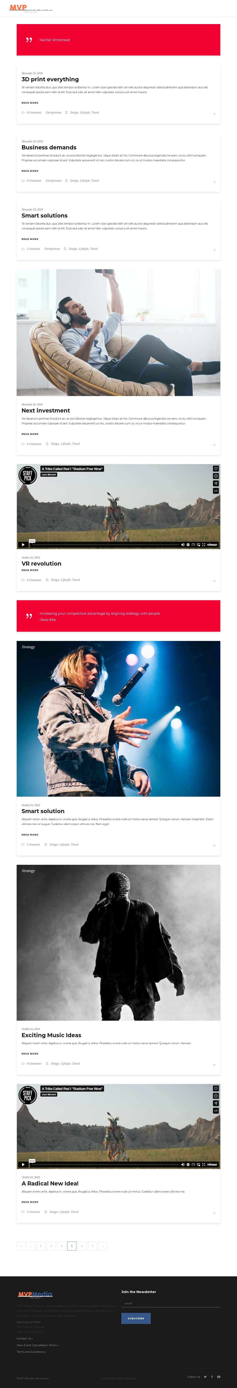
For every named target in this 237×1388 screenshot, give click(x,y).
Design (74, 112)
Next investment (46, 410)
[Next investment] (118, 332)
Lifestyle (85, 112)
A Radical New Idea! (50, 1183)
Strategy (28, 647)
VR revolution (41, 563)
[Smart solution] (118, 719)
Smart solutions (45, 215)
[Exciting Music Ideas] (118, 942)
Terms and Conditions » (32, 1352)
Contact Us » (25, 1338)
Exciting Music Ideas (51, 1035)
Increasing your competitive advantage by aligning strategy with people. (100, 614)
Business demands (49, 147)
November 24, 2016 (32, 73)
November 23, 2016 (32, 141)
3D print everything (50, 79)
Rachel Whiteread (55, 40)
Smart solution (43, 811)
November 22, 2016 (32, 209)
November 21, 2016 (32, 404)
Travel (95, 112)
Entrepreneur (53, 112)
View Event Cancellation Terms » (38, 1345)
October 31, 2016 (31, 557)
